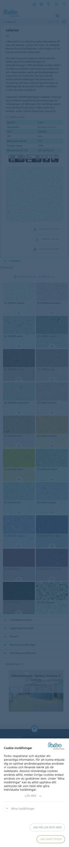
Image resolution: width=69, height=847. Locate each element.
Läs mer (30, 795)
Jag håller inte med (47, 827)
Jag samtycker (51, 839)
